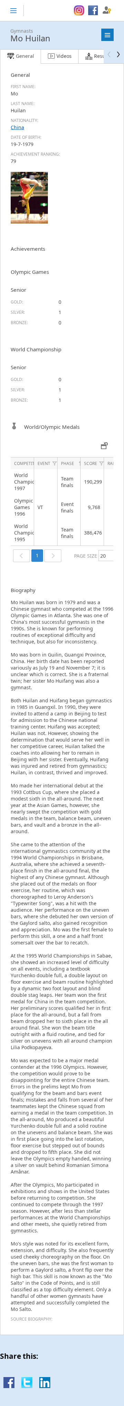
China (17, 127)
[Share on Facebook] (8, 1386)
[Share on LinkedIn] (44, 1386)
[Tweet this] (26, 1386)
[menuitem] (79, 11)
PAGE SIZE (85, 555)
